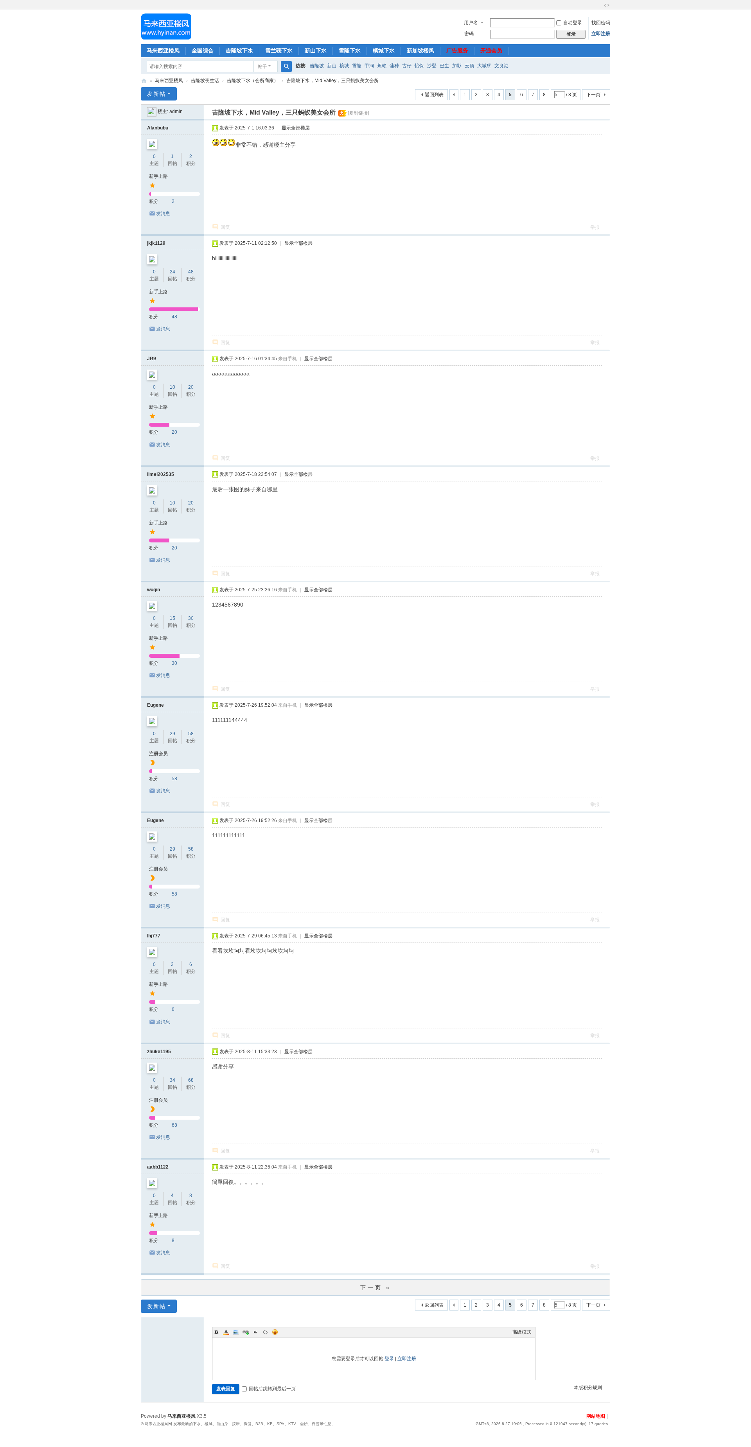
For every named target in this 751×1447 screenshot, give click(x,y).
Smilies (275, 1332)
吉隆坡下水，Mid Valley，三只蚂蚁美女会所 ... (334, 80)
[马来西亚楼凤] (166, 26)
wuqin (153, 589)
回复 (225, 227)
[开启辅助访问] (599, 5)
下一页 (593, 94)
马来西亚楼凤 (163, 50)
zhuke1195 (159, 1051)
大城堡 (484, 65)
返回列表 (434, 94)
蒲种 (394, 65)
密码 (469, 33)
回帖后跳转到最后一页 (272, 1388)
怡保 (419, 65)
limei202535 (160, 474)
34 (172, 1080)
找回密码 (600, 22)
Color (226, 1332)
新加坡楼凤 (420, 50)
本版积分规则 (588, 1387)
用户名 (471, 22)
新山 (331, 65)
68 (191, 1080)
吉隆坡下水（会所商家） (252, 80)
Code (265, 1332)
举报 (595, 227)
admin (176, 111)
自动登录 (572, 22)
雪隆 (356, 65)
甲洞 (369, 65)
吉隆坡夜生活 (205, 80)
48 (191, 272)
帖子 (262, 66)
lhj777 (153, 936)
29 (172, 733)
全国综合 (203, 50)
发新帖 (156, 94)
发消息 (163, 213)
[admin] (151, 111)
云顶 (469, 65)
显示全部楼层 (296, 128)
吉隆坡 (317, 65)
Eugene (155, 705)
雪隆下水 (350, 50)
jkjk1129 (156, 243)
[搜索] (286, 66)
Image (236, 1332)
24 (172, 272)
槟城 (344, 65)
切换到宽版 (606, 5)
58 (191, 733)
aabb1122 (158, 1167)
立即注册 (600, 33)
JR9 (151, 358)
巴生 (444, 65)
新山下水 (316, 50)
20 (191, 387)
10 (172, 387)
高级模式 (521, 1332)
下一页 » (375, 1287)
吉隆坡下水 (239, 50)
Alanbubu (157, 128)
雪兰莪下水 (279, 50)
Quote (255, 1332)
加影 (457, 65)
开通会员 (491, 50)
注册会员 (158, 753)
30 (191, 618)
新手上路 (158, 176)
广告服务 (457, 50)
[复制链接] (358, 113)
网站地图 (595, 1416)
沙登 (432, 65)
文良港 (501, 65)
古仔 (406, 65)
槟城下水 (384, 50)
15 (172, 618)
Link (246, 1332)
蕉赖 (381, 65)
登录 (389, 1358)
